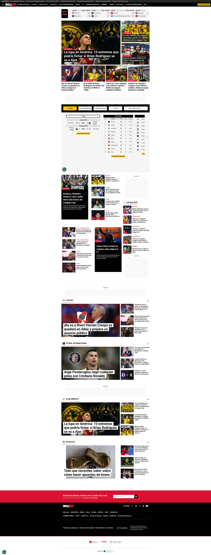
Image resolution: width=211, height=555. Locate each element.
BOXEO (78, 4)
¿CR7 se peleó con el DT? (52, 1)
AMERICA (104, 4)
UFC (145, 4)
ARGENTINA (74, 512)
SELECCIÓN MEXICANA (66, 4)
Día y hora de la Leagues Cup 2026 (35, 1)
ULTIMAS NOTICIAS (23, 4)
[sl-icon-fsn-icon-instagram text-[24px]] (136, 506)
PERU (106, 512)
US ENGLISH (113, 512)
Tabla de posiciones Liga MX (102, 1)
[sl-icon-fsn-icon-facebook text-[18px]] (132, 506)
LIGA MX (34, 4)
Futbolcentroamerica (124, 516)
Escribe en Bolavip (96, 516)
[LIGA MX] (148, 300)
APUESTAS (53, 4)
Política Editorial (100, 528)
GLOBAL (93, 512)
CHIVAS (111, 4)
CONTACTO (84, 516)
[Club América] (148, 399)
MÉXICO (100, 512)
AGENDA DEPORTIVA (92, 4)
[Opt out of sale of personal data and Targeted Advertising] (4, 552)
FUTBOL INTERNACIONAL (134, 4)
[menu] (3, 5)
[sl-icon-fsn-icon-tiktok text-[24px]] (143, 506)
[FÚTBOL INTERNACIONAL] (148, 343)
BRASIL (82, 512)
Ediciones (66, 512)
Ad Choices (109, 528)
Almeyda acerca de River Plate (85, 1)
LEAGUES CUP (43, 4)
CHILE (88, 512)
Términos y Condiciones (90, 498)
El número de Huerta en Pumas (120, 1)
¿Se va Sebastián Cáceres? (17, 1)
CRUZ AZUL (120, 4)
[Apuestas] (148, 442)
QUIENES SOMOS (68, 516)
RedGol (105, 516)
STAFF (77, 516)
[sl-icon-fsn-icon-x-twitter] (140, 506)
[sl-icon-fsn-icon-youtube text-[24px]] (147, 506)
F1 (83, 4)
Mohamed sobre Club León (68, 1)
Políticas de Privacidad (86, 528)
